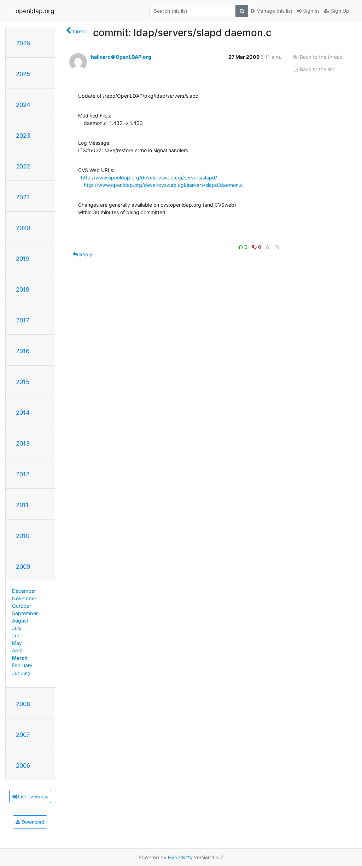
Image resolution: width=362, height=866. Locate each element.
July (17, 628)
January (21, 673)
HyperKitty (180, 857)
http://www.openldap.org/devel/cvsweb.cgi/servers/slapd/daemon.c (163, 185)
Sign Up (339, 11)
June (17, 635)
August (20, 621)
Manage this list (273, 11)
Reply (85, 254)
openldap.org (35, 11)
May (17, 643)
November (24, 598)
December (24, 591)
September (25, 613)
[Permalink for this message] (277, 246)
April (17, 650)
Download (32, 822)
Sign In (310, 11)
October (21, 606)
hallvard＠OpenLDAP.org (121, 57)
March (20, 658)
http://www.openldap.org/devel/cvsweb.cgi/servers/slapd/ (149, 177)
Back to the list (316, 69)
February (22, 665)
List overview (32, 796)
